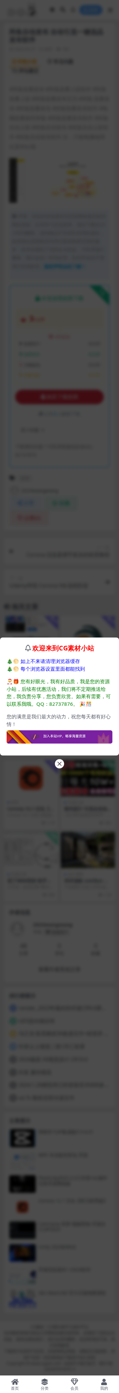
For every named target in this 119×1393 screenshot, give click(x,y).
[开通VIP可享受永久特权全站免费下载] (59, 735)
